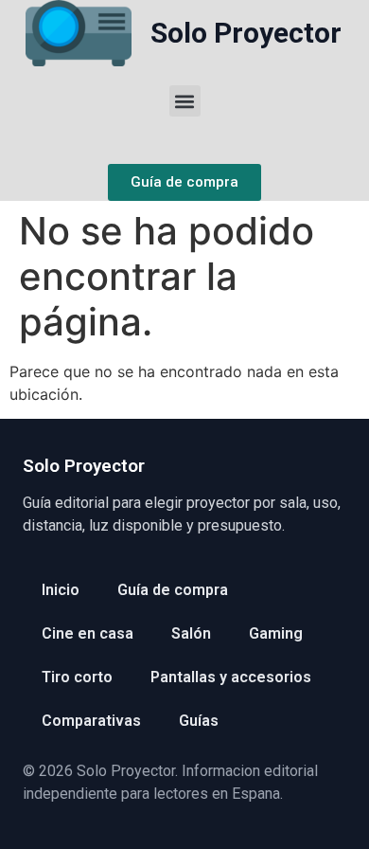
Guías (199, 721)
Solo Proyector (246, 32)
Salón (191, 633)
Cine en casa (87, 633)
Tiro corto (77, 677)
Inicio (60, 590)
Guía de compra (172, 590)
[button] (185, 101)
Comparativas (91, 721)
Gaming (276, 633)
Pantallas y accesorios (230, 677)
